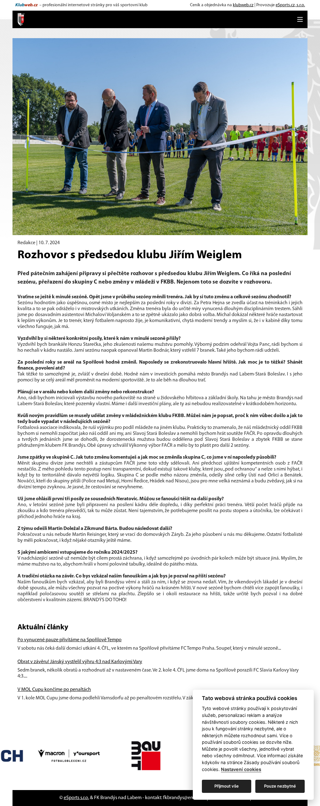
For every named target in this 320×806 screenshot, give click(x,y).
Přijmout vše (226, 785)
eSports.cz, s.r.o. (290, 5)
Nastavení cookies (241, 769)
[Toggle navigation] (300, 19)
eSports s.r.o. (76, 797)
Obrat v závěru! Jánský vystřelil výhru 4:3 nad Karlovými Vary (80, 661)
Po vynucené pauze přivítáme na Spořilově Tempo (70, 639)
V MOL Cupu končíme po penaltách (54, 689)
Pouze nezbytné (280, 785)
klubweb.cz (243, 5)
